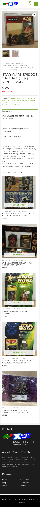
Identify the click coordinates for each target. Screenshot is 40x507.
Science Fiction (18, 100)
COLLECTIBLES (7, 100)
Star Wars (17, 105)
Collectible (10, 105)
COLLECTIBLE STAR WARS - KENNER (23, 98)
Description (7, 111)
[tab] (20, 111)
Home (4, 63)
